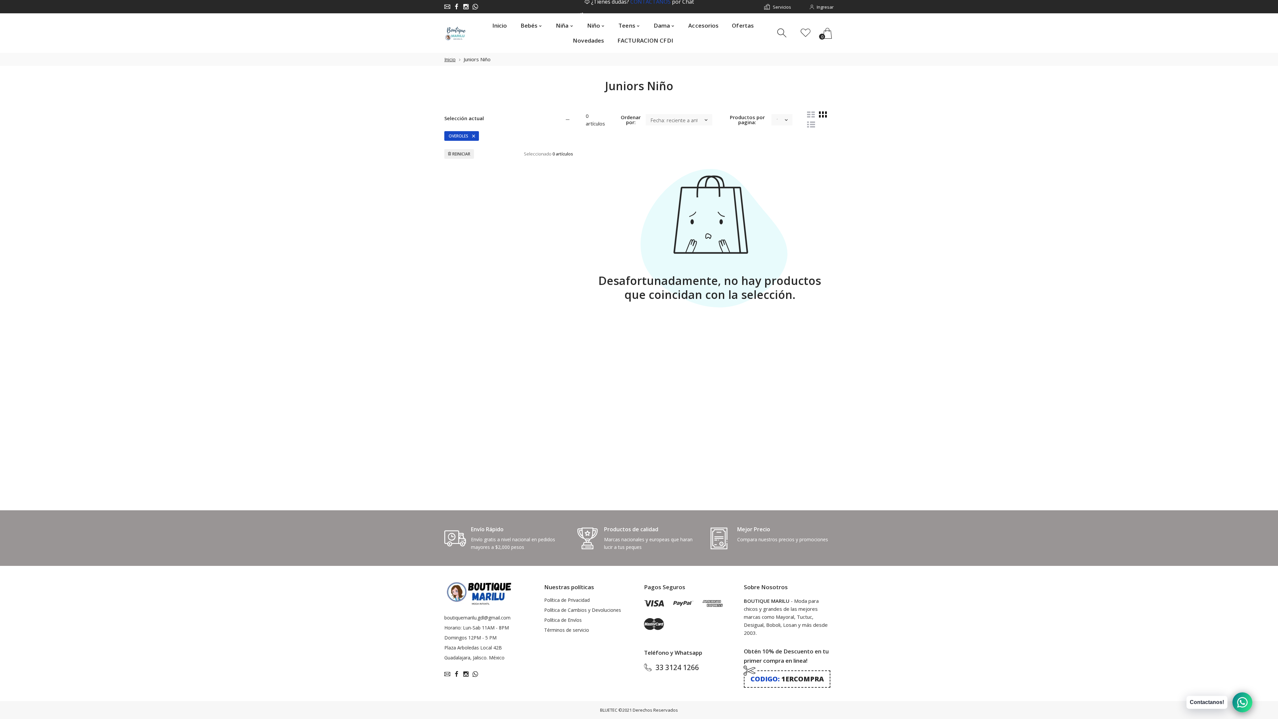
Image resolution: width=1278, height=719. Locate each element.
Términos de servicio (566, 630)
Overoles (458, 136)
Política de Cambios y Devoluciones (582, 610)
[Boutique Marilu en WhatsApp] (475, 7)
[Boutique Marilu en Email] (447, 7)
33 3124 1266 (677, 667)
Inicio (450, 59)
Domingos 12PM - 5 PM (470, 637)
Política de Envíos (563, 620)
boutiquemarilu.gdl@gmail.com (477, 617)
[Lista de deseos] (805, 33)
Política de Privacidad (567, 600)
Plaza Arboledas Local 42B (473, 647)
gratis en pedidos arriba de (642, 7)
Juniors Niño (477, 59)
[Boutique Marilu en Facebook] (456, 7)
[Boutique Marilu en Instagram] (466, 7)
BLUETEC (608, 710)
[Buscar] (782, 33)
